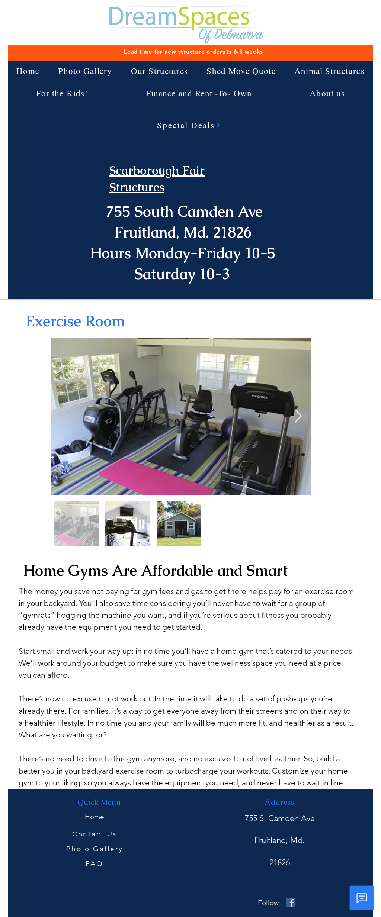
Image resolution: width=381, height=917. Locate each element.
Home (94, 817)
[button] (159, 70)
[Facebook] (290, 902)
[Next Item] (298, 416)
